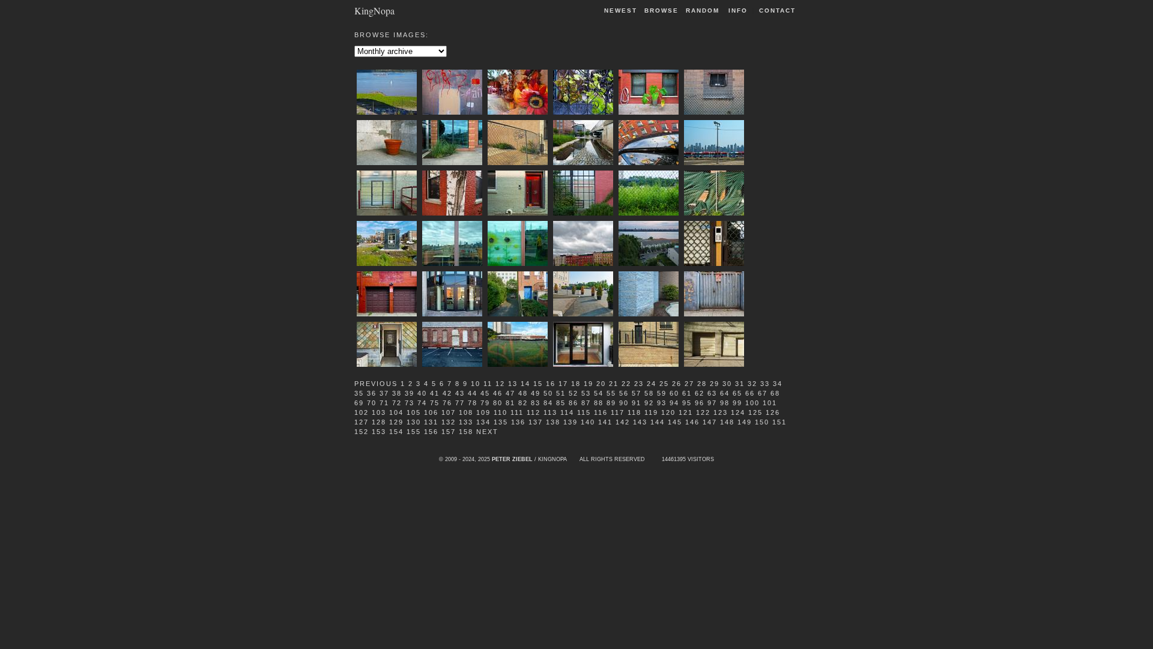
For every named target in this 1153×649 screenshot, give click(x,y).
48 (523, 393)
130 (414, 422)
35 (359, 393)
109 (483, 412)
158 (466, 431)
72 (397, 402)
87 (586, 402)
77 (460, 402)
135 (501, 422)
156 (431, 431)
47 (510, 393)
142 (623, 422)
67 (762, 393)
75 (435, 402)
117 (618, 412)
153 (379, 431)
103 (379, 412)
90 (624, 402)
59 (662, 393)
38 (397, 393)
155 (414, 431)
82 (523, 402)
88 (599, 402)
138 (553, 422)
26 (677, 383)
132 (448, 422)
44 (472, 393)
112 (533, 412)
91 (636, 402)
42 (447, 393)
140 (588, 422)
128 (379, 422)
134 (483, 422)
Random (704, 10)
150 (762, 422)
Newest (620, 10)
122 (703, 412)
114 (567, 412)
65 (737, 393)
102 (361, 412)
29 (714, 383)
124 (738, 412)
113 (550, 412)
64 (725, 393)
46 (498, 393)
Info (738, 10)
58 (649, 393)
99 (737, 402)
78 (472, 402)
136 (518, 422)
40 (422, 393)
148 (727, 422)
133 (466, 422)
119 (651, 412)
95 (687, 402)
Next (487, 431)
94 (674, 402)
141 (605, 422)
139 (570, 422)
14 (525, 383)
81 (510, 402)
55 (611, 393)
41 (435, 393)
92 (649, 402)
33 (765, 383)
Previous (376, 383)
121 (686, 412)
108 (466, 412)
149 (744, 422)
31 (740, 383)
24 (651, 383)
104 (396, 412)
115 (584, 412)
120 (668, 412)
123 (720, 412)
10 (475, 383)
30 (727, 383)
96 (699, 402)
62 (699, 393)
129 (396, 422)
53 (586, 393)
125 (755, 412)
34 (777, 383)
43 (460, 393)
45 (485, 393)
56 (624, 393)
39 (409, 393)
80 (498, 402)
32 (752, 383)
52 (573, 393)
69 (359, 402)
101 (770, 402)
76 (447, 402)
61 (687, 393)
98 (725, 402)
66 (750, 393)
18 (576, 383)
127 (361, 422)
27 (689, 383)
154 (396, 431)
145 (675, 422)
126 (773, 412)
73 (409, 402)
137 (535, 422)
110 (500, 412)
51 (561, 393)
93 (662, 402)
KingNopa (374, 10)
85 (561, 402)
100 (752, 402)
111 (517, 412)
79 (485, 402)
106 (431, 412)
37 (384, 393)
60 (674, 393)
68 (775, 393)
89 (611, 402)
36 (372, 393)
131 (431, 422)
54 (599, 393)
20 (601, 383)
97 (712, 402)
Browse (661, 10)
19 (588, 383)
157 (448, 431)
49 (535, 393)
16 (550, 383)
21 (614, 383)
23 (639, 383)
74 (422, 402)
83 (535, 402)
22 (626, 383)
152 (361, 431)
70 (372, 402)
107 (448, 412)
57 (636, 393)
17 (563, 383)
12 (500, 383)
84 (548, 402)
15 (538, 383)
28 (702, 383)
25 (664, 383)
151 (779, 422)
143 (640, 422)
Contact (777, 10)
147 (710, 422)
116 (601, 412)
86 (573, 402)
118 (634, 412)
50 (548, 393)
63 (712, 393)
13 (513, 383)
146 (692, 422)
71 (384, 402)
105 (414, 412)
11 (487, 383)
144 (657, 422)
